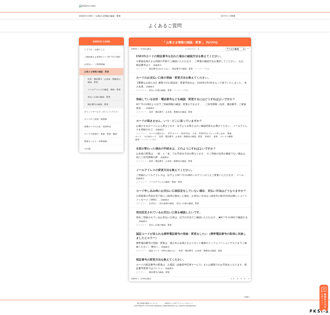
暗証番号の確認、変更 (98, 104)
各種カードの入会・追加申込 (97, 126)
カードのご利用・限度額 (95, 119)
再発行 (208, 136)
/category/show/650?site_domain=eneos (81, 148)
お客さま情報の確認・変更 (96, 71)
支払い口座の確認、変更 (99, 97)
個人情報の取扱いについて (147, 303)
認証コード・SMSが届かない (162, 250)
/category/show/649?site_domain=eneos (81, 141)
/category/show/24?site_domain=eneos (81, 111)
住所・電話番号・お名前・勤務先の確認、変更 (104, 80)
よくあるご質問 (165, 25)
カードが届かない (157, 133)
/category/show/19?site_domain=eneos (81, 126)
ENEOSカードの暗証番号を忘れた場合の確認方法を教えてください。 (179, 56)
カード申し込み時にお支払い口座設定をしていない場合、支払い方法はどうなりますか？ (191, 190)
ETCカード (173, 133)
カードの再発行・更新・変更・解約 (100, 134)
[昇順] (248, 48)
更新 (216, 136)
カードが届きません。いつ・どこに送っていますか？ (169, 120)
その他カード (150, 136)
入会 (194, 133)
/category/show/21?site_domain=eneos (81, 71)
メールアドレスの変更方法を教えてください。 (165, 170)
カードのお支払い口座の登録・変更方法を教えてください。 (173, 77)
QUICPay (185, 133)
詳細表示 (157, 65)
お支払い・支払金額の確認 (161, 203)
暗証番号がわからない (159, 69)
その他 (87, 149)
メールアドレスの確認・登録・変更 (104, 89)
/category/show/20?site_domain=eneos (81, 119)
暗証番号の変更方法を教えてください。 (161, 259)
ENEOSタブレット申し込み (212, 133)
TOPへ (247, 297)
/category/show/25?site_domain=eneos (81, 64)
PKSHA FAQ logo (319, 311)
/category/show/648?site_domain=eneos (81, 133)
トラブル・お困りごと (94, 49)
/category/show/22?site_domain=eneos (81, 56)
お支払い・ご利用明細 (94, 64)
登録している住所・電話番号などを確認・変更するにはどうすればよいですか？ (185, 99)
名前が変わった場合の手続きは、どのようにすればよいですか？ (176, 148)
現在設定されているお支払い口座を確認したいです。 (169, 212)
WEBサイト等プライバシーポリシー (179, 303)
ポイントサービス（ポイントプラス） (101, 112)
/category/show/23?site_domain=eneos (81, 49)
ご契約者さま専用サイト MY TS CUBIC (102, 57)
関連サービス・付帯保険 (95, 141)
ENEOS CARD (86, 16)
